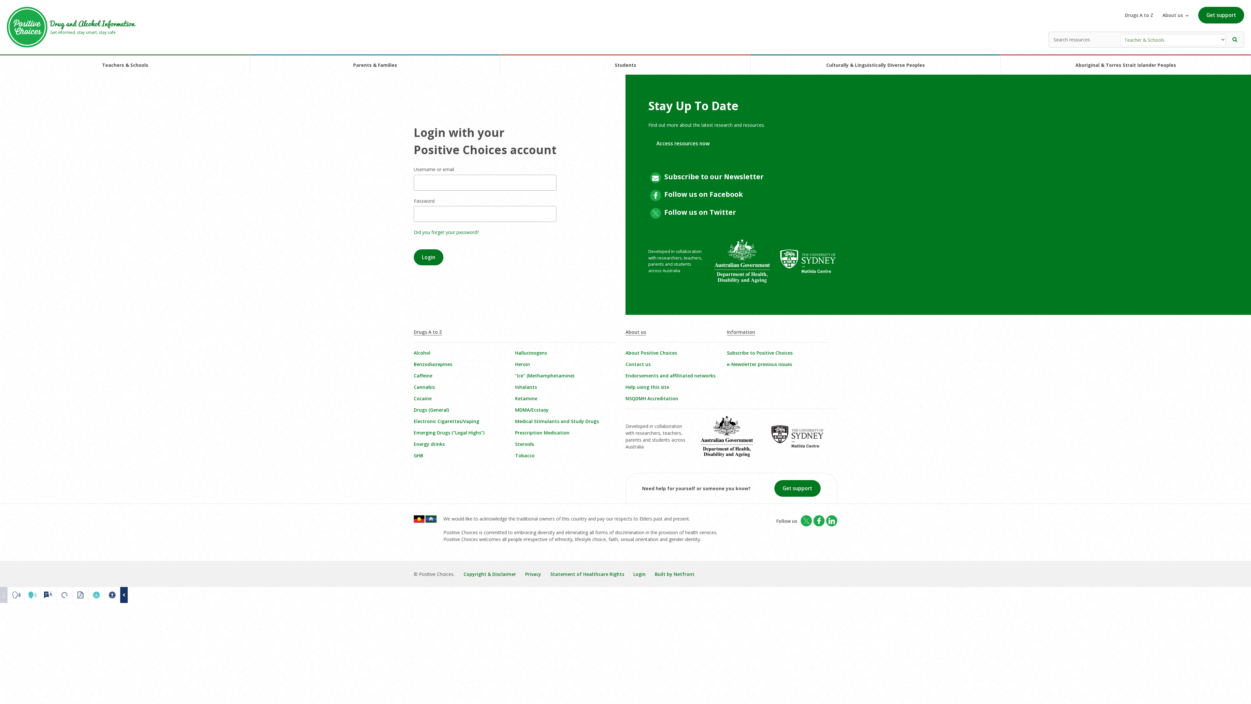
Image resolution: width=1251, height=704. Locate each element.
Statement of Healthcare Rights (587, 574)
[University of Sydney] (813, 266)
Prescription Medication (542, 433)
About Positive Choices (651, 353)
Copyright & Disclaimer (490, 574)
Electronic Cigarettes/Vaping (446, 421)
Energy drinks (429, 444)
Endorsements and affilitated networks (670, 376)
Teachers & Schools (125, 65)
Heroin (522, 364)
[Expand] (124, 595)
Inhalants (526, 387)
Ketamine (526, 398)
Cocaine (423, 398)
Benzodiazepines (433, 364)
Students (625, 65)
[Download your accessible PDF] (96, 595)
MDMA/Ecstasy (532, 410)
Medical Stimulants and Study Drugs (557, 421)
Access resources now (683, 143)
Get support (1221, 15)
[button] (1235, 39)
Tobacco (525, 455)
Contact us (638, 364)
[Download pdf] (80, 595)
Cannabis (424, 387)
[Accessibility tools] (112, 595)
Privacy (533, 574)
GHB (418, 455)
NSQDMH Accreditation (652, 398)
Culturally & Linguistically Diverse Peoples (875, 65)
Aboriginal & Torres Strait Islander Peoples (1125, 65)
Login (639, 574)
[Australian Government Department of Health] (747, 265)
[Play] (16, 595)
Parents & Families (375, 65)
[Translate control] (48, 595)
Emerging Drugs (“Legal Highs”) (449, 433)
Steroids (524, 444)
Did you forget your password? (446, 232)
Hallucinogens (531, 353)
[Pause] (32, 595)
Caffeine (423, 376)
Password (424, 201)
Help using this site (647, 387)
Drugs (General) (431, 410)
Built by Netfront (675, 574)
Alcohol (422, 353)
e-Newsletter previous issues (759, 364)
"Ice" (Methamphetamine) (544, 376)
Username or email (434, 169)
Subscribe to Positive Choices (760, 353)
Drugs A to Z (1139, 15)
